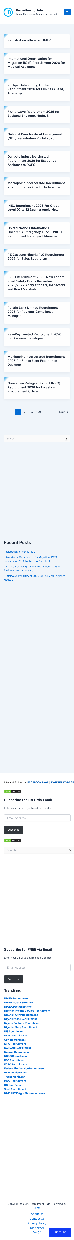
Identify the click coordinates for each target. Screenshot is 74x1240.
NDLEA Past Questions (18, 1006)
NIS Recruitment (14, 1031)
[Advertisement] (37, 493)
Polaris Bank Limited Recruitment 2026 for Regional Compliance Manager (33, 312)
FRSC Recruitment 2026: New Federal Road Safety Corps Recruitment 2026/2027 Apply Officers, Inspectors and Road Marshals (36, 283)
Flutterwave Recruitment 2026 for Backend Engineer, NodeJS (33, 114)
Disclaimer (37, 1228)
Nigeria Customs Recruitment (22, 1023)
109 (38, 411)
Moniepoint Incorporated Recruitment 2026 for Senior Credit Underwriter (36, 185)
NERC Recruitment (15, 1035)
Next (64, 411)
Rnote (37, 1208)
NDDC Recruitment (16, 1056)
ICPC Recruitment (15, 1043)
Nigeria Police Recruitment (20, 1019)
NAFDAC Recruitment (17, 1047)
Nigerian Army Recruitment (21, 1014)
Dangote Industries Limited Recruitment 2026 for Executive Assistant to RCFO (32, 160)
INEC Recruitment (15, 1080)
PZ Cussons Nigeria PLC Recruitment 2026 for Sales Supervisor (36, 257)
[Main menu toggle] (67, 12)
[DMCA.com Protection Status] (12, 791)
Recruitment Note (29, 10)
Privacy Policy (37, 1223)
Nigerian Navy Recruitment (20, 1027)
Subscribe (13, 829)
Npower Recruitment (17, 1052)
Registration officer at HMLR (29, 40)
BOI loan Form (12, 1085)
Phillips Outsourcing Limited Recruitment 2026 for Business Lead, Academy (36, 89)
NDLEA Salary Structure (19, 1002)
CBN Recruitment (15, 1039)
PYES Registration (15, 1072)
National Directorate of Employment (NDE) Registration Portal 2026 (35, 136)
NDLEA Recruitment (16, 998)
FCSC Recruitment (15, 1064)
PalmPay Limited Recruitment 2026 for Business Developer (34, 336)
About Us (37, 1214)
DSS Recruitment (14, 1060)
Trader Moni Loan (14, 1076)
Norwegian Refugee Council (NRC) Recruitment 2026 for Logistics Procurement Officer (34, 387)
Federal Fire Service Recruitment (24, 1068)
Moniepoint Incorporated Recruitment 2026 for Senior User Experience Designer (36, 360)
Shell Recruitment (15, 1089)
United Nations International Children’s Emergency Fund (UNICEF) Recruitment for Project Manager (36, 232)
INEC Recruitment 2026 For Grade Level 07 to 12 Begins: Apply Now (33, 208)
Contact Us (37, 1218)
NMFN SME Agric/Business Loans (24, 1093)
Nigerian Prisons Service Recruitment (27, 1010)
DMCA (37, 1232)
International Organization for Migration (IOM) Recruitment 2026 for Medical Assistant (36, 62)
